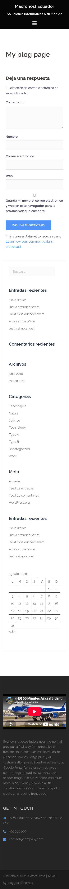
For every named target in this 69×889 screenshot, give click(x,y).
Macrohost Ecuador (34, 6)
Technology (17, 427)
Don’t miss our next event (26, 314)
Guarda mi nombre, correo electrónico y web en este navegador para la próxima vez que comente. (34, 206)
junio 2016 (16, 374)
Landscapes (17, 406)
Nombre (12, 137)
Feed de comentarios (24, 495)
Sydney (8, 883)
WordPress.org (19, 502)
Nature (13, 413)
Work (12, 456)
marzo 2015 (17, 381)
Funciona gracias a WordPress (24, 876)
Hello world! (17, 300)
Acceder (15, 481)
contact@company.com (26, 839)
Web (9, 176)
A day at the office (21, 321)
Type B (14, 442)
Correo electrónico (20, 156)
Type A (14, 434)
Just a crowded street (24, 307)
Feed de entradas (21, 488)
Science (14, 420)
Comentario (14, 102)
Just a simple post (21, 328)
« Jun (12, 632)
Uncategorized (19, 449)
